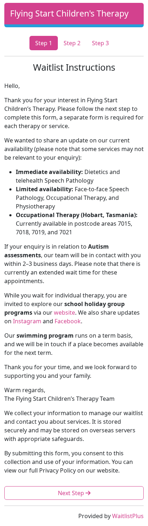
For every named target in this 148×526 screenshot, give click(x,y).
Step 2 (72, 43)
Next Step (71, 493)
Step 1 (43, 43)
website (64, 312)
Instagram (27, 321)
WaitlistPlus (128, 516)
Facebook (68, 321)
